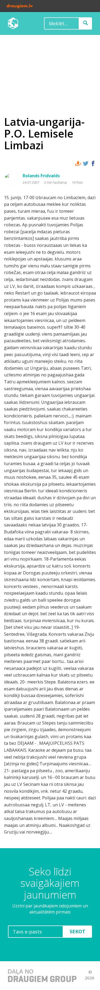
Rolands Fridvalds (41, 176)
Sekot (77, 931)
